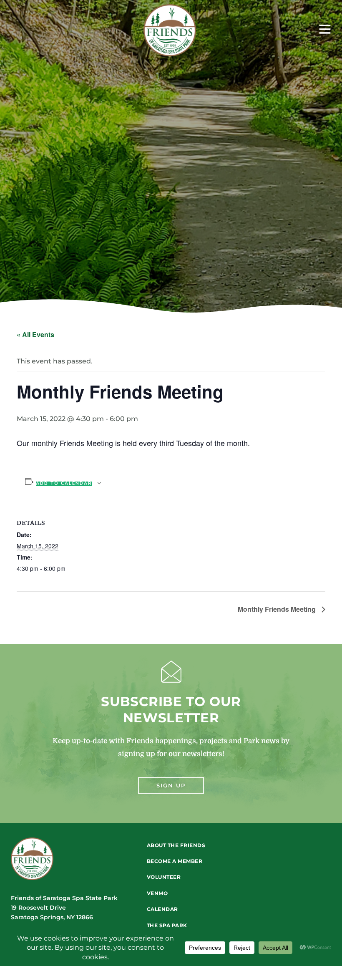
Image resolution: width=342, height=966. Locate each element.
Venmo (157, 893)
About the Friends (176, 845)
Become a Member (175, 861)
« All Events (35, 334)
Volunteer (164, 877)
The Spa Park (167, 925)
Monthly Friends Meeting (277, 609)
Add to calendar (64, 484)
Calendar (162, 909)
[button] (266, 30)
